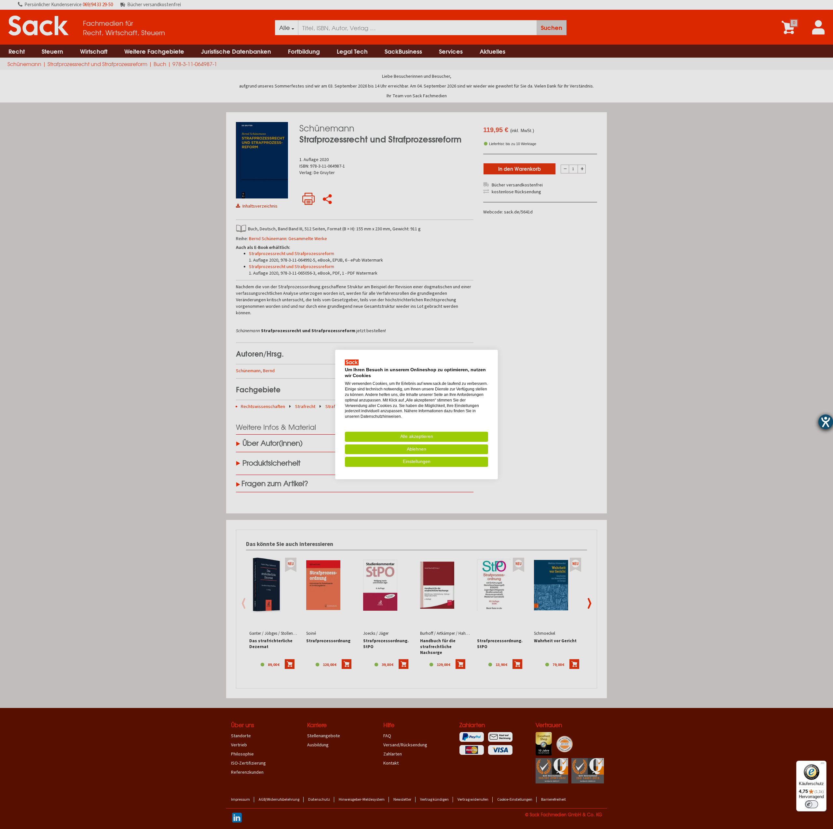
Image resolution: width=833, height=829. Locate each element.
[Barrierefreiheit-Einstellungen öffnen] (825, 421)
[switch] (811, 804)
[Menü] (822, 764)
